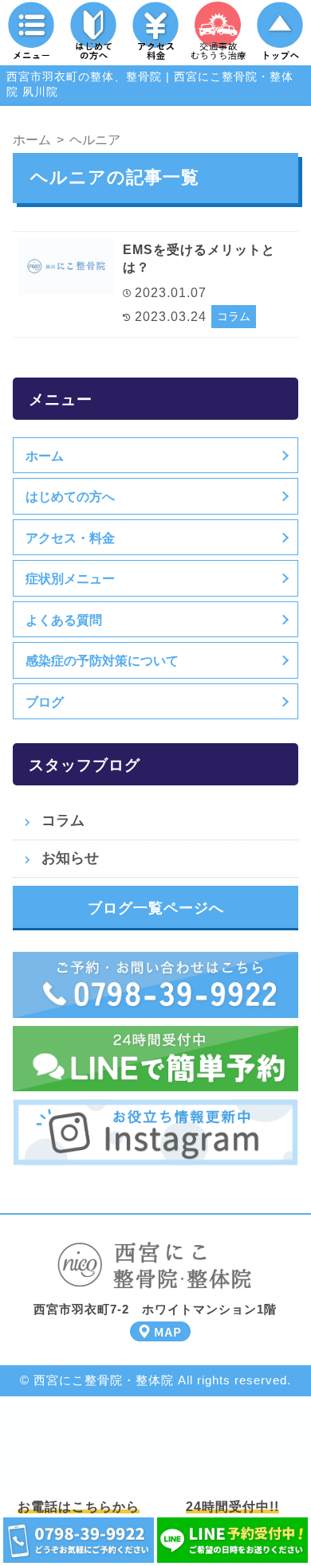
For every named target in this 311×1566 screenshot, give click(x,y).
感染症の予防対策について (102, 660)
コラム (233, 316)
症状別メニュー (70, 578)
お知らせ (70, 858)
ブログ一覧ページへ (156, 908)
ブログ (45, 702)
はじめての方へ (70, 496)
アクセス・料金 (70, 537)
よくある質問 (64, 620)
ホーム (45, 455)
